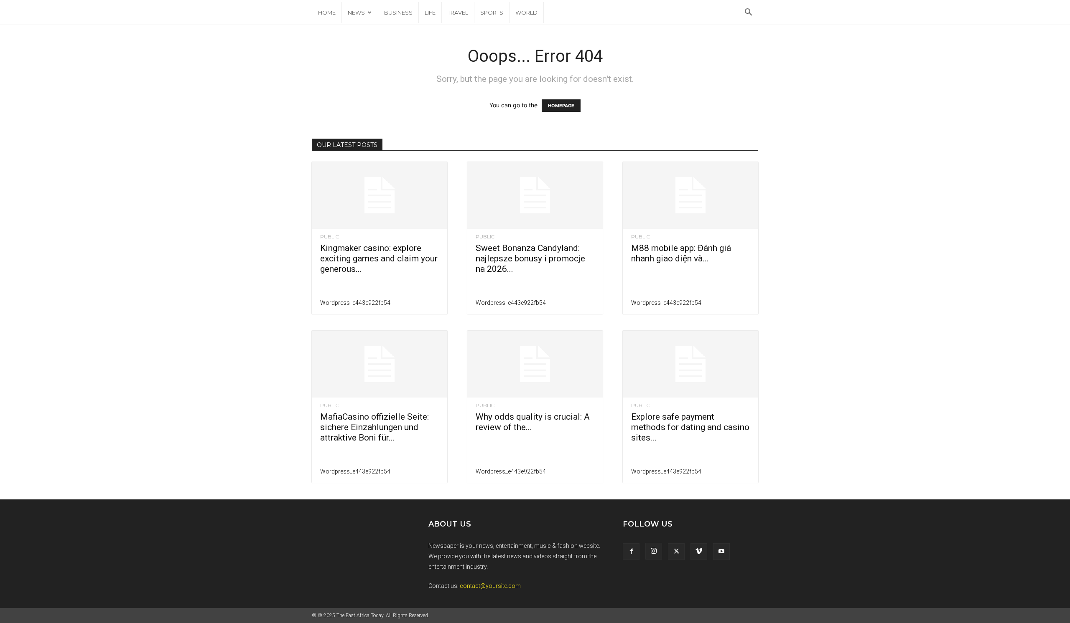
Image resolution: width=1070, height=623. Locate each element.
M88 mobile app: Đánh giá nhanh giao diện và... (681, 253)
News (356, 12)
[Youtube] (721, 551)
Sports (491, 12)
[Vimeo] (698, 551)
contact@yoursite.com (490, 585)
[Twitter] (676, 551)
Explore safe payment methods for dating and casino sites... (690, 427)
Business (398, 12)
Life (430, 12)
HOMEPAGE (561, 106)
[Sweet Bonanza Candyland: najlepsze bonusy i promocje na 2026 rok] (535, 195)
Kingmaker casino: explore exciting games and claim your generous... (379, 258)
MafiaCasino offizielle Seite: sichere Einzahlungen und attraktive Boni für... (374, 427)
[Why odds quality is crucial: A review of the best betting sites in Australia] (535, 364)
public (329, 236)
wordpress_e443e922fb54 (355, 302)
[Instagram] (653, 551)
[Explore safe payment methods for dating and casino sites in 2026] (690, 364)
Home (327, 12)
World (526, 12)
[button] (748, 13)
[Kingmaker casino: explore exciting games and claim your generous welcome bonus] (379, 195)
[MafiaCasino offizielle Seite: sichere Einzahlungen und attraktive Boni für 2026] (379, 364)
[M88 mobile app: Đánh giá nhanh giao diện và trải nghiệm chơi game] (690, 195)
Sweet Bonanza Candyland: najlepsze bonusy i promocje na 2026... (530, 258)
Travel (458, 12)
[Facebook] (631, 551)
